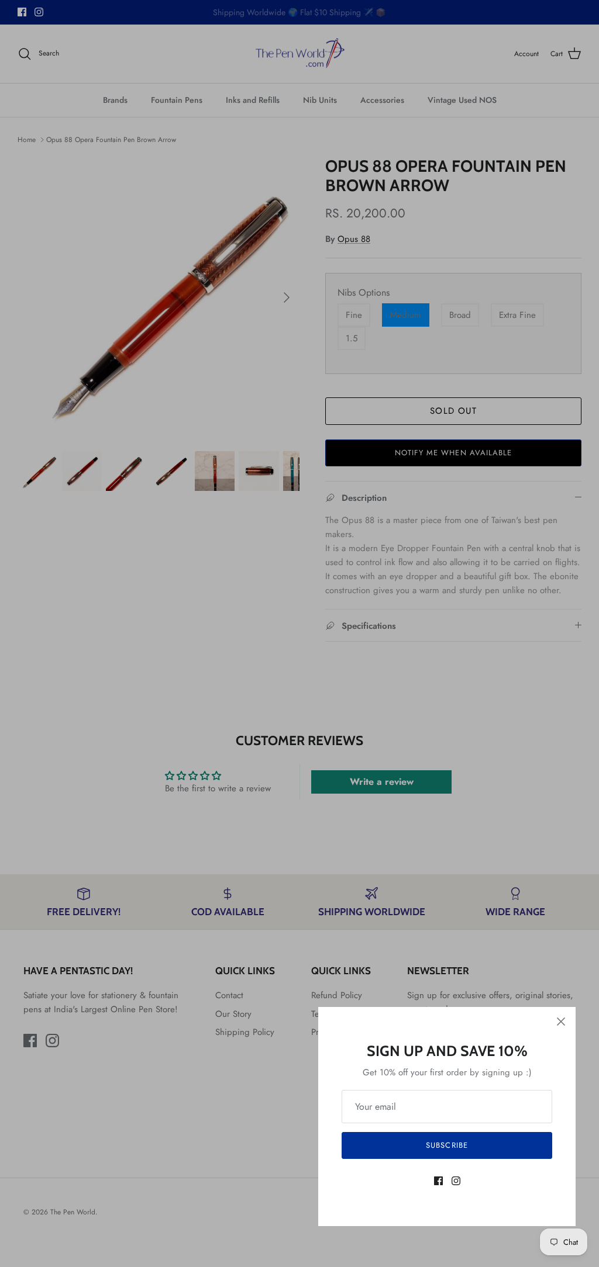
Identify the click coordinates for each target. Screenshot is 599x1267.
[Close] (561, 1021)
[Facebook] (438, 1180)
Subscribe (446, 1145)
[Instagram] (456, 1180)
